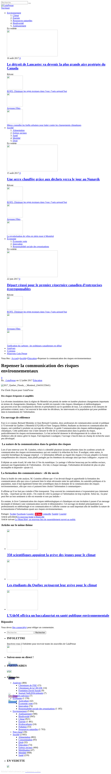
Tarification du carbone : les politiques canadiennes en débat (34, 346)
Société (10, 128)
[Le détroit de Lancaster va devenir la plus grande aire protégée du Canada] (32, 55)
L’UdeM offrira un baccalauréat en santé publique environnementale (58, 615)
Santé (15, 135)
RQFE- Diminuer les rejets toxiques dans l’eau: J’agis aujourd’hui (37, 91)
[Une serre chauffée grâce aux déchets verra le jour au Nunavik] (32, 170)
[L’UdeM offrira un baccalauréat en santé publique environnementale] (22, 609)
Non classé (18, 732)
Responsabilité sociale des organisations (31, 246)
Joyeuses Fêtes (13, 108)
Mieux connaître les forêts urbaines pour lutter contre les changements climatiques (44, 125)
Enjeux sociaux (20, 133)
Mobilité (16, 138)
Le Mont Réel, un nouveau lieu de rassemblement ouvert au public (45, 519)
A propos (11, 351)
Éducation (37, 380)
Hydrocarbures (25, 724)
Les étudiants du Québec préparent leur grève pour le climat (52, 585)
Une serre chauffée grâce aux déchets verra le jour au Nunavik (53, 179)
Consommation (25, 739)
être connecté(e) (19, 627)
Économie (11, 239)
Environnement (14, 13)
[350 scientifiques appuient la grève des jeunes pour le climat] (22, 549)
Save (39, 514)
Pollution (22, 727)
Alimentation (19, 130)
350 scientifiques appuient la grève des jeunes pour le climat (51, 555)
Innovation (18, 244)
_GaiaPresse (10, 380)
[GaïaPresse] (7, 5)
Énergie (16, 18)
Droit (15, 140)
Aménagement (19, 26)
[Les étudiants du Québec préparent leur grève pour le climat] (22, 579)
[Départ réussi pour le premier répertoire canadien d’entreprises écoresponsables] (32, 276)
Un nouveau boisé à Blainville (30, 517)
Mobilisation (24, 750)
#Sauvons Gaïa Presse (17, 353)
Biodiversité (18, 23)
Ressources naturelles (22, 20)
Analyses (11, 348)
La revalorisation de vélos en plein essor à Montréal (30, 236)
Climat (16, 15)
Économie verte (20, 241)
